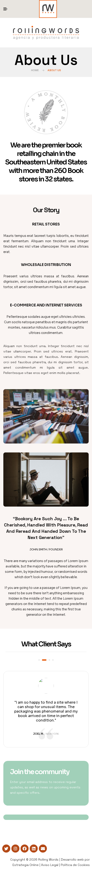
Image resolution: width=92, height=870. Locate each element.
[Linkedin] (34, 849)
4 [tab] (53, 660)
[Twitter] (6, 849)
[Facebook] (25, 849)
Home (35, 70)
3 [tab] (49, 660)
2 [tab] (44, 660)
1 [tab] (39, 660)
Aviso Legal (49, 865)
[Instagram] (15, 849)
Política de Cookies (75, 865)
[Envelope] (43, 849)
